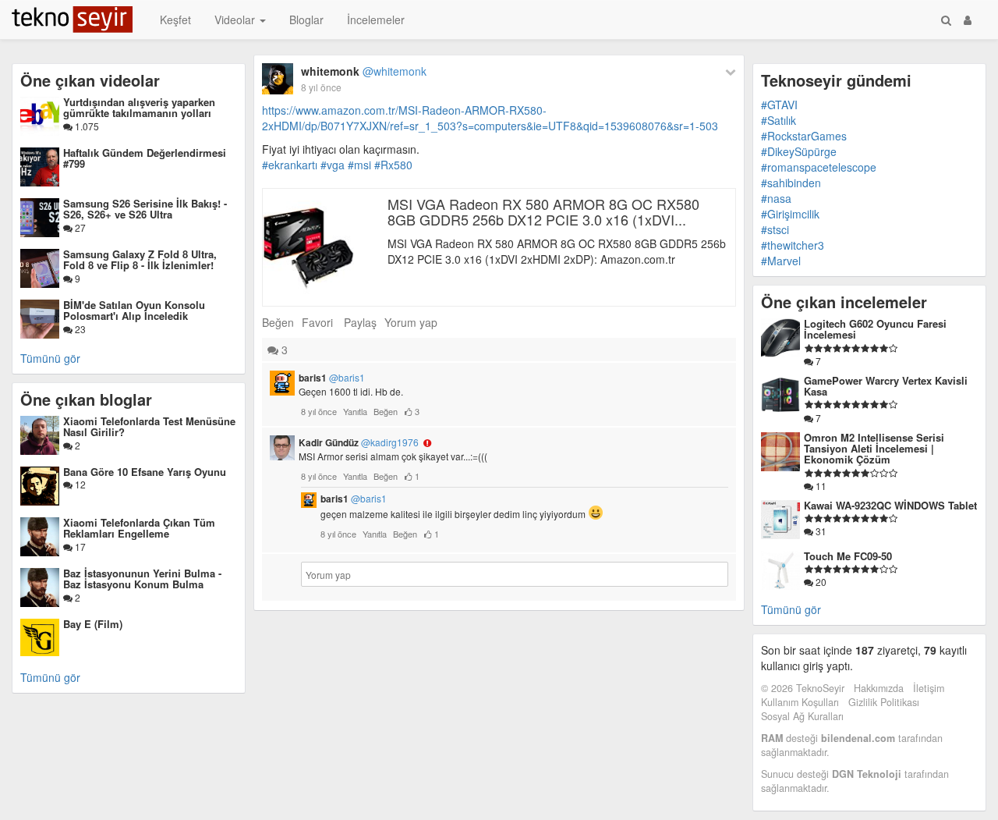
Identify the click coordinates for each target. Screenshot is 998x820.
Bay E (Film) (92, 623)
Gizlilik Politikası (883, 702)
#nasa (776, 198)
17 (79, 546)
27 (79, 227)
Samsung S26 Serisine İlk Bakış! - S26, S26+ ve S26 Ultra (145, 209)
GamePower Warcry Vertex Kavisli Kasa (886, 386)
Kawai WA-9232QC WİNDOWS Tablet (890, 505)
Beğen (278, 322)
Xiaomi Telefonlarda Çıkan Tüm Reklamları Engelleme (139, 528)
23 (79, 328)
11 (819, 485)
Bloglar (306, 19)
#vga (332, 164)
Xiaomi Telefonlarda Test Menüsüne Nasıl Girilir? (149, 426)
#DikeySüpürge (799, 151)
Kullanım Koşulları (800, 702)
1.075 (86, 126)
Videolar (236, 19)
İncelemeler (376, 19)
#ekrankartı (289, 164)
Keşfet (175, 19)
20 (819, 581)
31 (819, 531)
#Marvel (781, 260)
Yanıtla (355, 411)
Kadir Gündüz (359, 442)
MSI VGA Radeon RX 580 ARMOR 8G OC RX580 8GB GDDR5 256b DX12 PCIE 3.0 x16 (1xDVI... (543, 211)
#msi (359, 164)
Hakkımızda (879, 688)
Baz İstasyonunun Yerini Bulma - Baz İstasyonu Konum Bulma (142, 578)
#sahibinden (791, 182)
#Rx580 (393, 164)
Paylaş (360, 322)
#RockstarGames (804, 136)
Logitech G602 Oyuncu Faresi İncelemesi (875, 329)
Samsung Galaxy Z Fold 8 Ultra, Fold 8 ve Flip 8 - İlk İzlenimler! (140, 259)
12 (79, 484)
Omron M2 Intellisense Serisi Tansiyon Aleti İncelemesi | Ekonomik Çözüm (874, 448)
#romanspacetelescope (818, 167)
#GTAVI (779, 104)
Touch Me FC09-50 (848, 555)
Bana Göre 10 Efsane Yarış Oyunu (144, 471)
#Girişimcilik (790, 214)
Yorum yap (410, 322)
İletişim (928, 688)
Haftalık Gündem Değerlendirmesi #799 (144, 158)
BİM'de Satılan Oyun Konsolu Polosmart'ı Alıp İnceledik (134, 310)
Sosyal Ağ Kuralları (802, 716)
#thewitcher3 (792, 245)
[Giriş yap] (968, 19)
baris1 (332, 378)
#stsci (775, 229)
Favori (317, 322)
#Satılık (778, 120)
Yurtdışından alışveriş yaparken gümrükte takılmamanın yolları (139, 107)
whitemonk (363, 71)
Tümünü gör (50, 358)
